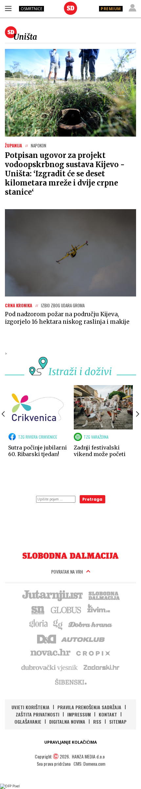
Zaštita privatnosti (37, 714)
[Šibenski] (70, 681)
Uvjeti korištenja (30, 707)
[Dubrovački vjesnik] (50, 667)
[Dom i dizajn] (46, 638)
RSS (97, 721)
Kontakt (108, 714)
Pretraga (92, 499)
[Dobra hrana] (90, 623)
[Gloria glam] (58, 623)
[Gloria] (38, 623)
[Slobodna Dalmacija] (70, 8)
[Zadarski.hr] (101, 667)
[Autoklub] (83, 638)
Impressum (79, 714)
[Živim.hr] (99, 609)
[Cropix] (93, 652)
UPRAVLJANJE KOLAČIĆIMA (70, 742)
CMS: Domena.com (89, 763)
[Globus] (66, 609)
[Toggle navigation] (8, 8)
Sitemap (118, 721)
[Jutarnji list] (52, 595)
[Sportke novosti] (38, 609)
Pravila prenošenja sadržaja (89, 707)
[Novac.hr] (50, 652)
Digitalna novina (67, 721)
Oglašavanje (27, 721)
